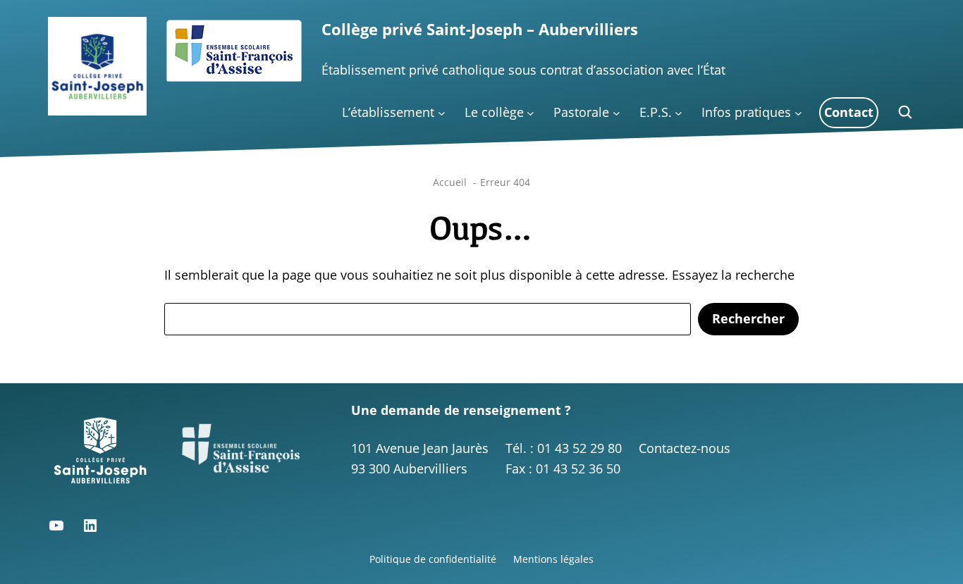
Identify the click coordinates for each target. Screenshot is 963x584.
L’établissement (388, 112)
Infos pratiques (746, 112)
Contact (848, 112)
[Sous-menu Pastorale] (616, 113)
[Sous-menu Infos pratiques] (798, 113)
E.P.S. (655, 112)
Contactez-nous (684, 448)
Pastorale (581, 112)
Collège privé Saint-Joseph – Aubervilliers (479, 29)
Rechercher (748, 318)
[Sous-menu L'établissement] (442, 113)
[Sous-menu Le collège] (530, 113)
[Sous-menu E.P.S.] (678, 113)
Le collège (494, 112)
